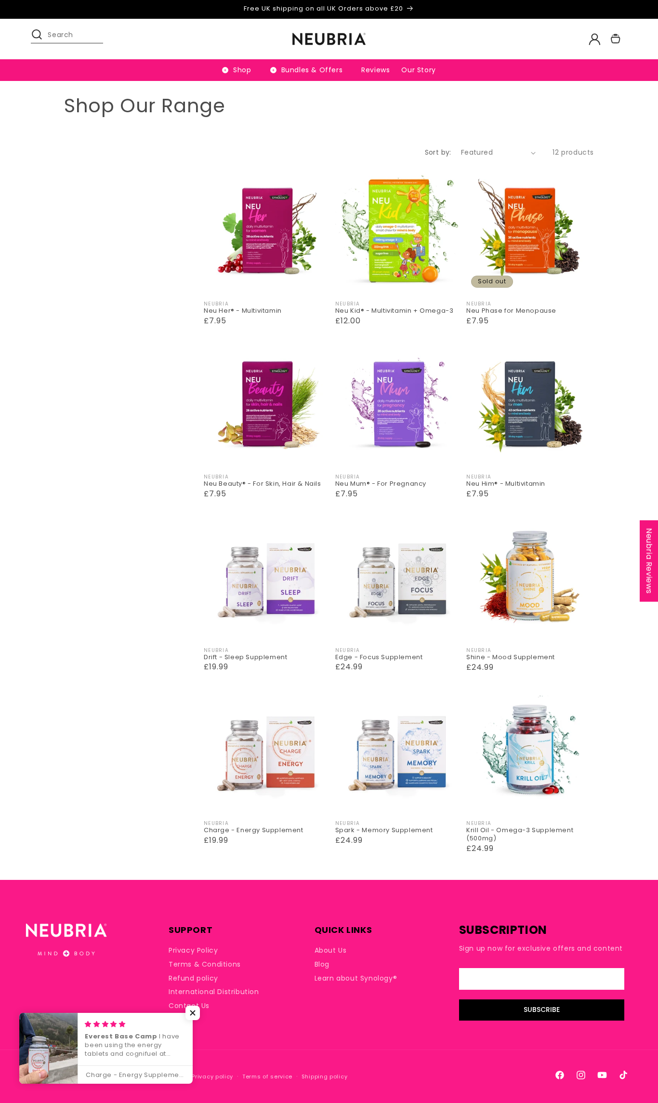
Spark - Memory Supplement (384, 830)
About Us (331, 950)
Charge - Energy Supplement (253, 830)
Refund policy (193, 978)
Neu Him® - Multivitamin (505, 484)
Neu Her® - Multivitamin (243, 311)
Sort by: (438, 152)
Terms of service (267, 1076)
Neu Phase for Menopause (511, 311)
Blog (322, 964)
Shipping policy (325, 1076)
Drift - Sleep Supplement (245, 657)
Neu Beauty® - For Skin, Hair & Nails (262, 484)
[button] (41, 39)
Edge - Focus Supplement (379, 657)
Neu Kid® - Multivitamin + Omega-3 (394, 311)
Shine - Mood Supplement (510, 657)
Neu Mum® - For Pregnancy (380, 484)
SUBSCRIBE (542, 1010)
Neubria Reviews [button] (649, 561)
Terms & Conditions (205, 964)
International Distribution (214, 992)
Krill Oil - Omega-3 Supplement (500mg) (519, 834)
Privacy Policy (193, 950)
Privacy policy (212, 1076)
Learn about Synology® (356, 978)
